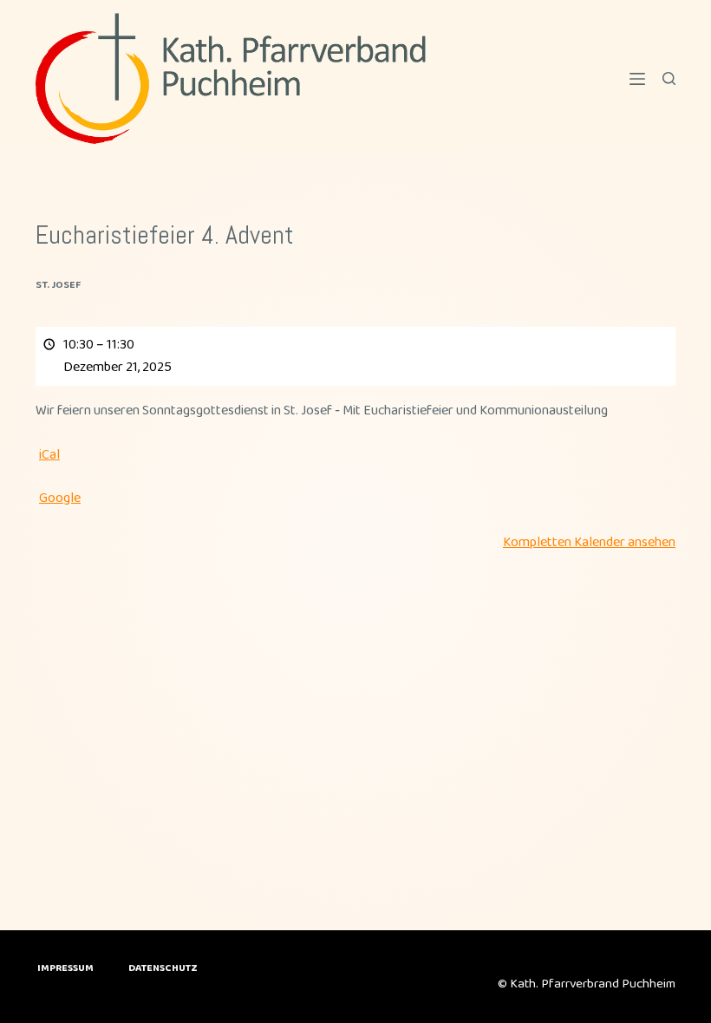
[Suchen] (668, 78)
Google (60, 498)
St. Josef (58, 285)
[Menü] (637, 79)
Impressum (65, 968)
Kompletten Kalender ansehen (589, 542)
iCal (49, 455)
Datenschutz (163, 968)
